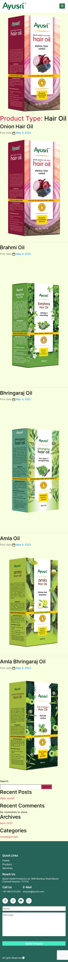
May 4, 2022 (23, 132)
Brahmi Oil (12, 247)
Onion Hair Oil (16, 126)
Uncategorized (9, 836)
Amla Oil (10, 538)
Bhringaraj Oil (16, 393)
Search (4, 781)
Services (7, 868)
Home (5, 860)
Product (7, 864)
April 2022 (6, 823)
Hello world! (7, 798)
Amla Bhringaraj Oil (23, 661)
